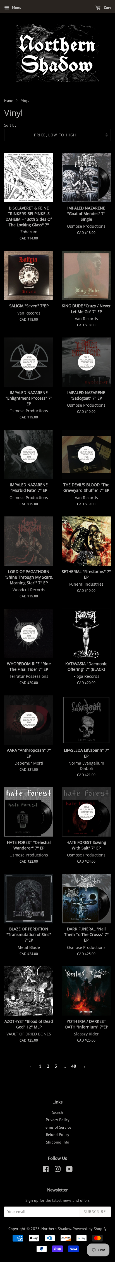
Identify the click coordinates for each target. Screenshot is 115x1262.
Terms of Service (57, 1127)
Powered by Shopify (90, 1228)
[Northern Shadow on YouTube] (69, 1170)
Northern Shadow (56, 1228)
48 (73, 1066)
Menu (16, 7)
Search (57, 1112)
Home (8, 100)
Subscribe (95, 1211)
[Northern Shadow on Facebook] (45, 1170)
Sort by (10, 125)
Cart (107, 7)
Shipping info (57, 1142)
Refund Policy (57, 1134)
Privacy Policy (58, 1119)
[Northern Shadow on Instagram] (57, 1170)
